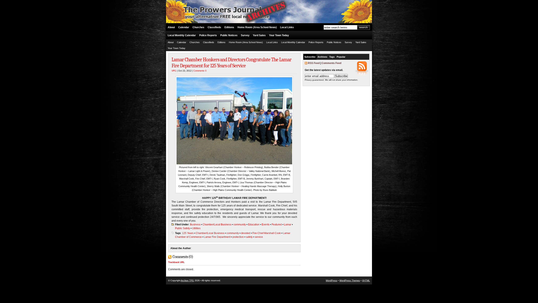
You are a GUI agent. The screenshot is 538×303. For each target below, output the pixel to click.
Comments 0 (199, 70)
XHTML (366, 280)
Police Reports (208, 35)
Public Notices (228, 35)
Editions (229, 27)
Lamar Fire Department (217, 236)
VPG (173, 70)
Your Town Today (279, 35)
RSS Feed (314, 63)
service (259, 236)
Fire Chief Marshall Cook (266, 233)
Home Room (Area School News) (257, 27)
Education (254, 224)
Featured (277, 224)
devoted (245, 233)
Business (195, 224)
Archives (322, 57)
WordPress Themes (349, 280)
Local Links (287, 27)
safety (249, 236)
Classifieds (214, 27)
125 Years (188, 233)
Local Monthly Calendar (182, 35)
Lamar (287, 224)
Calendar (183, 27)
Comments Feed (331, 63)
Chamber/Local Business (217, 224)
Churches (198, 27)
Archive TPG (187, 280)
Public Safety (182, 228)
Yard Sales (259, 35)
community (239, 224)
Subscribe (309, 57)
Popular (341, 57)
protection (238, 236)
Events (265, 224)
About (171, 27)
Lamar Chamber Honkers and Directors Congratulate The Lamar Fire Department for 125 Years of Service (231, 63)
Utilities (196, 228)
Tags (332, 57)
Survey (245, 35)
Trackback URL (176, 262)
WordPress (331, 280)
